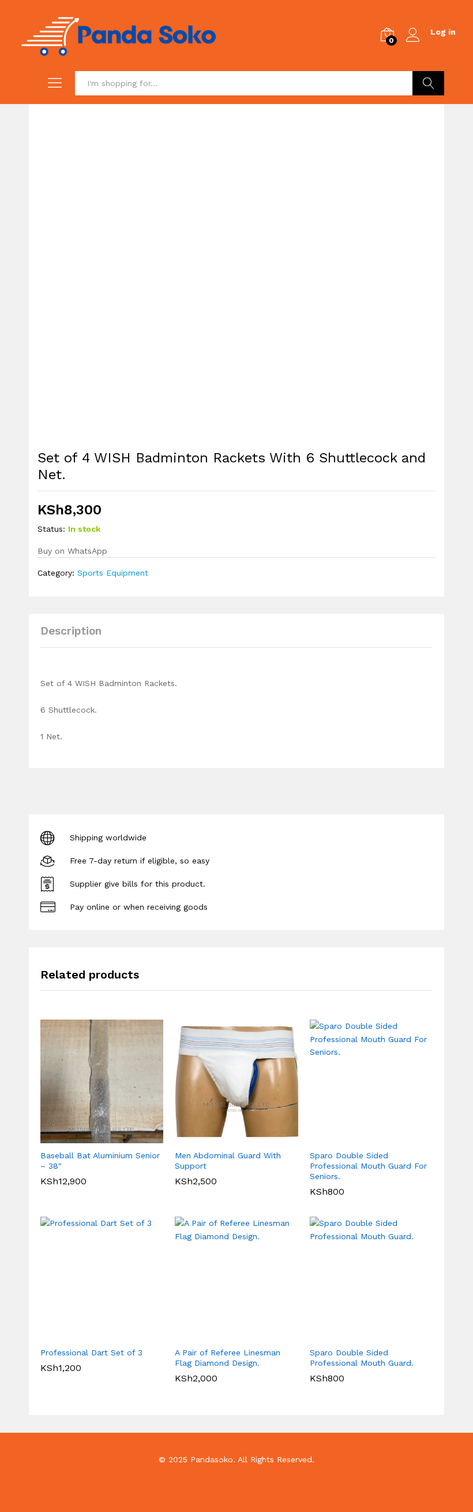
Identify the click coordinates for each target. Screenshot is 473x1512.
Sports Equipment (112, 572)
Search (428, 83)
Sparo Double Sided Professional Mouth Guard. (362, 1358)
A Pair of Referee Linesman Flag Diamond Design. (227, 1358)
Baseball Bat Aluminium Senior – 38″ (100, 1160)
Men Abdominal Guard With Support (228, 1160)
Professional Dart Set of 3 (91, 1352)
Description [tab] (71, 630)
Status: (51, 528)
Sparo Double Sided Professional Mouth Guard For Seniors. (368, 1166)
